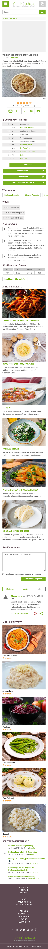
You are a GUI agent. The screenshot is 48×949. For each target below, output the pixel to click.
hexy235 (14, 58)
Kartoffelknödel (8, 798)
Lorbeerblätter (26, 145)
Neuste (25, 589)
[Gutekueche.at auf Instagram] (24, 930)
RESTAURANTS (24, 922)
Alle (39, 589)
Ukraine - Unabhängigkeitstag (20, 846)
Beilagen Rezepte (11, 195)
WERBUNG (24, 911)
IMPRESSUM (24, 887)
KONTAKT (24, 890)
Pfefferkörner (25, 148)
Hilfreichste (9, 589)
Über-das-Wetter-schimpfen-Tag (21, 876)
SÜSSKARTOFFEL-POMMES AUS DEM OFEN (20, 320)
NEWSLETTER (24, 914)
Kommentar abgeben (33, 579)
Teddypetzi (33, 863)
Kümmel (23, 158)
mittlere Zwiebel (27, 128)
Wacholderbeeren (27, 152)
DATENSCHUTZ (24, 902)
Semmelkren (7, 691)
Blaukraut (6, 727)
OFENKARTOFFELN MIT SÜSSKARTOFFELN (20, 490)
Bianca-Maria (16, 596)
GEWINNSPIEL (24, 916)
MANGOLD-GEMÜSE (10, 449)
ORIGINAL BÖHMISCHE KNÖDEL (15, 531)
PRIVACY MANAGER (24, 905)
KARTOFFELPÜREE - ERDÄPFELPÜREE (18, 364)
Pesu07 (32, 848)
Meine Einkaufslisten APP (23, 183)
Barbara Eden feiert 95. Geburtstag (22, 852)
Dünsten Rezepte (32, 195)
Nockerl (5, 834)
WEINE (24, 919)
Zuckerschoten (8, 762)
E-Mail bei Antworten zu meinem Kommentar (22, 574)
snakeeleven (34, 879)
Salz (22, 155)
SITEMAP (24, 893)
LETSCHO (6, 408)
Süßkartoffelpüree (9, 655)
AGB (24, 899)
